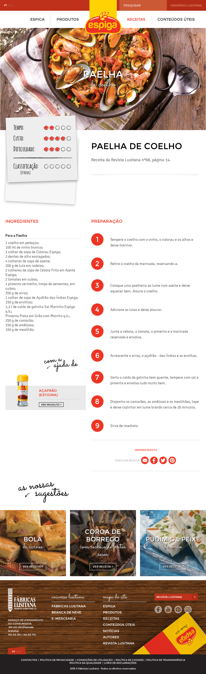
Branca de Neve (66, 612)
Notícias (111, 631)
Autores (111, 637)
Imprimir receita (146, 450)
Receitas (136, 19)
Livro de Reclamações (120, 662)
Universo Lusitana (186, 5)
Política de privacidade (57, 659)
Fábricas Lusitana (69, 606)
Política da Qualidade (85, 662)
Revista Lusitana (118, 643)
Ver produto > (51, 404)
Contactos (29, 659)
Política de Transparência (165, 659)
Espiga (37, 19)
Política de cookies (130, 659)
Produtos (68, 19)
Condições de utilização (95, 659)
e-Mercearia (64, 618)
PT (5, 5)
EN (11, 5)
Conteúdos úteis (176, 19)
